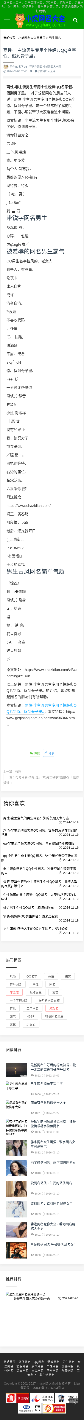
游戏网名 (53, 1362)
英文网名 (22, 1370)
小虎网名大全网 (41, 25)
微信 (36, 753)
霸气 (13, 1016)
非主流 (14, 992)
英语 (51, 976)
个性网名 (53, 1366)
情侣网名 (22, 1366)
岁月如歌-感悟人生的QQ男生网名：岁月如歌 (35, 928)
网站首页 (9, 1362)
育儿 (13, 1008)
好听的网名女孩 (49, 1000)
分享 (51, 753)
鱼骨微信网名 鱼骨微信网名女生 (54, 1244)
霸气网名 (37, 1366)
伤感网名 (68, 1366)
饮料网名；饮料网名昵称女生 (52, 1203)
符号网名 (16, 984)
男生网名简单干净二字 (47, 1084)
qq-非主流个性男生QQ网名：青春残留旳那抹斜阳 (38, 843)
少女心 (31, 1024)
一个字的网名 (19, 1000)
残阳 (18, 771)
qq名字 (31, 976)
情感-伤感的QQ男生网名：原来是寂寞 (30, 916)
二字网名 (32, 1008)
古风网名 (37, 1370)
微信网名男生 (54, 1016)
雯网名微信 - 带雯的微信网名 (51, 1183)
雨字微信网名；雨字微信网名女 (53, 1162)
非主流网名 (46, 1375)
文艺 (55, 992)
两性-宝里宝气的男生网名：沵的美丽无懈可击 (36, 818)
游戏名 (53, 1008)
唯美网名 (68, 1370)
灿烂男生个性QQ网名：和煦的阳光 (28, 907)
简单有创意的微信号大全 (48, 1102)
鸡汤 (13, 976)
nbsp (30, 1016)
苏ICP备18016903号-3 (48, 1388)
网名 (52, 984)
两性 (36, 984)
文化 (13, 1024)
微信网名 (25, 1362)
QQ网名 (39, 1362)
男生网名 (68, 1362)
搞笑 (68, 976)
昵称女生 (36, 992)
